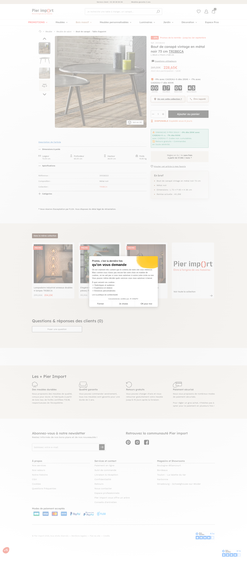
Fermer (100, 304)
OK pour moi (146, 304)
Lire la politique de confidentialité (105, 295)
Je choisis (123, 304)
